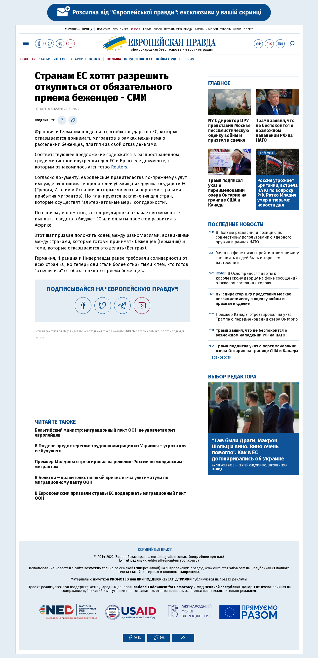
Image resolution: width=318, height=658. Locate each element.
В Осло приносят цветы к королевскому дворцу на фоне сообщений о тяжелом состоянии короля (257, 278)
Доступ (248, 29)
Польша (114, 59)
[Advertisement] (112, 374)
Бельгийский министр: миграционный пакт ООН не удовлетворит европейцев (105, 432)
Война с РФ (166, 59)
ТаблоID (225, 29)
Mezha (237, 29)
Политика (103, 29)
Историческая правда (178, 29)
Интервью (62, 59)
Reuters (119, 167)
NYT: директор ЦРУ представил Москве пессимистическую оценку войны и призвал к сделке (229, 130)
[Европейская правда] (159, 43)
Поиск (94, 59)
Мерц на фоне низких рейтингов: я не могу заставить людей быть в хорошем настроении (257, 257)
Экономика (120, 29)
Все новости (221, 357)
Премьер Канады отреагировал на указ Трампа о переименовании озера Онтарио (257, 317)
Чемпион (212, 29)
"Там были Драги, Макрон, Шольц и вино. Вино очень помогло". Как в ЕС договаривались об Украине (248, 450)
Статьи (44, 59)
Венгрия (186, 59)
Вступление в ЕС (138, 59)
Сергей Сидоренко (252, 465)
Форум (147, 29)
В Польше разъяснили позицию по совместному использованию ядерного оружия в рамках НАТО (253, 237)
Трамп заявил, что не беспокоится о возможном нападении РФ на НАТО (275, 130)
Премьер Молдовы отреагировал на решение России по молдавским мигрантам (108, 464)
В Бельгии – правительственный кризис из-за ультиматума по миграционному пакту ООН (101, 480)
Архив (80, 59)
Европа (135, 29)
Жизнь (199, 29)
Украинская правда (78, 29)
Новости (28, 59)
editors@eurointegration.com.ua (173, 560)
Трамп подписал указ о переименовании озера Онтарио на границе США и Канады (227, 193)
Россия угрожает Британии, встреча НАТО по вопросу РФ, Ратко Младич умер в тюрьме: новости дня (277, 193)
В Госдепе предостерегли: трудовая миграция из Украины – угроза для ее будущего (111, 448)
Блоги (158, 29)
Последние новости (236, 224)
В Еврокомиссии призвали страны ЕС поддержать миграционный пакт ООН (110, 496)
